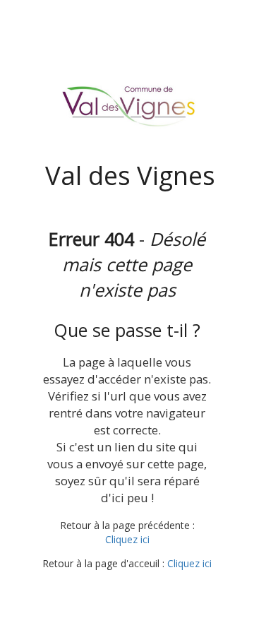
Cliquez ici (127, 539)
